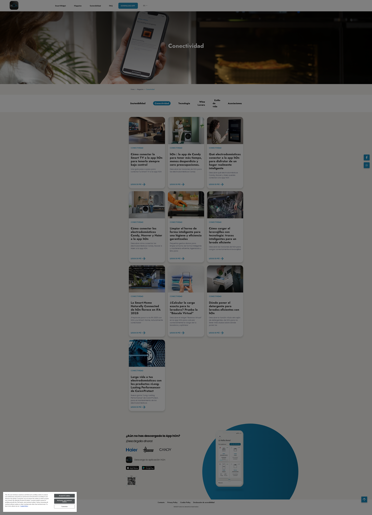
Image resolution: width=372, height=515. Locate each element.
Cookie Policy (24, 506)
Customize (64, 506)
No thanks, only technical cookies (64, 501)
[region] (40, 502)
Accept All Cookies (64, 495)
